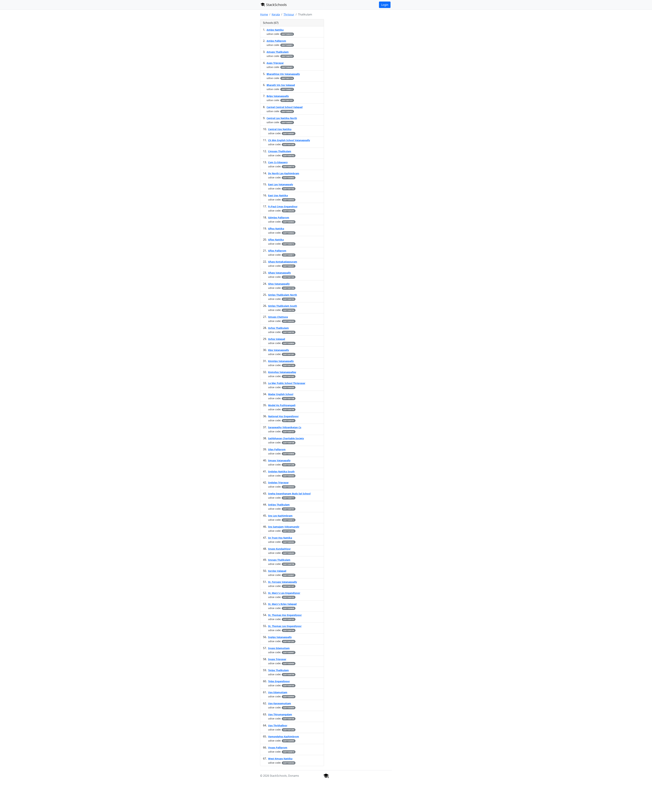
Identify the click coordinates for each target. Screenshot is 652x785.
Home (264, 14)
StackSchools (276, 4)
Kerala (276, 14)
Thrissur (289, 14)
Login (384, 5)
